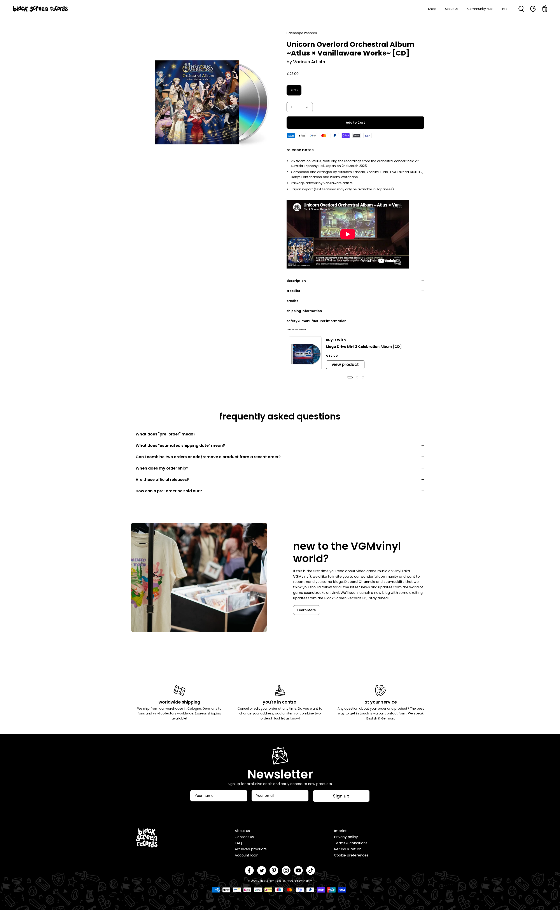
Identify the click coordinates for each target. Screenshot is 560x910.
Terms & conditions (350, 843)
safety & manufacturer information (316, 321)
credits (292, 301)
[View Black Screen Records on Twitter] (261, 870)
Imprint (340, 830)
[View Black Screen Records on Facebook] (249, 870)
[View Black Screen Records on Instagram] (286, 870)
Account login (246, 855)
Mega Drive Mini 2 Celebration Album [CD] (364, 346)
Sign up (341, 796)
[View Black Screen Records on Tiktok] (310, 870)
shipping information (304, 311)
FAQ (238, 843)
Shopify (307, 880)
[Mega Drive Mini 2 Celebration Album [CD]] (305, 353)
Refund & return (347, 849)
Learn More (306, 610)
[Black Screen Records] (40, 8)
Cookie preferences (351, 855)
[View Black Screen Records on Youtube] (298, 870)
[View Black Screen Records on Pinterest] (274, 870)
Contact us (244, 836)
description (296, 281)
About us (242, 830)
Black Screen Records (271, 880)
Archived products (251, 849)
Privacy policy (346, 836)
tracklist (293, 291)
